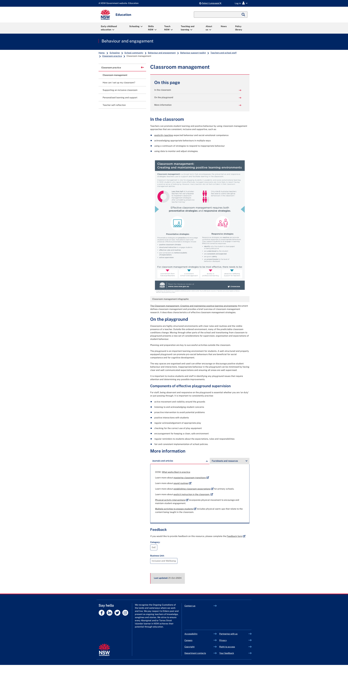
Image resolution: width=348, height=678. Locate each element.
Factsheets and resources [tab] (225, 461)
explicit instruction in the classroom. (193, 494)
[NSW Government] (104, 650)
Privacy (223, 640)
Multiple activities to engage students (175, 509)
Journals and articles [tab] (162, 460)
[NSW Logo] (105, 15)
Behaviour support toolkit (193, 52)
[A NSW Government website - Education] (119, 3)
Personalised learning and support (120, 97)
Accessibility (191, 634)
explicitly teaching (163, 135)
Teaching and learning (187, 28)
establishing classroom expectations (193, 489)
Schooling (134, 26)
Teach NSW (167, 28)
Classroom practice (112, 56)
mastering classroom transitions (191, 477)
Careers (188, 640)
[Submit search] (243, 14)
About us (209, 28)
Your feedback (226, 653)
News (224, 26)
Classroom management (115, 75)
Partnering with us (228, 634)
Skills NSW (151, 28)
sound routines (182, 483)
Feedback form (236, 536)
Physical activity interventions (171, 500)
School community (133, 52)
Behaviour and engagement (127, 41)
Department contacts (195, 653)
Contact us (189, 605)
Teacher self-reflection (114, 105)
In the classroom (162, 90)
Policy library (238, 28)
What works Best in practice (176, 472)
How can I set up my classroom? (119, 82)
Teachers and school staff (223, 52)
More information (163, 105)
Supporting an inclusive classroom (120, 90)
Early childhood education (109, 28)
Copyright (189, 646)
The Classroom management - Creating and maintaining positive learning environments (193, 306)
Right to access (227, 646)
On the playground (163, 97)
